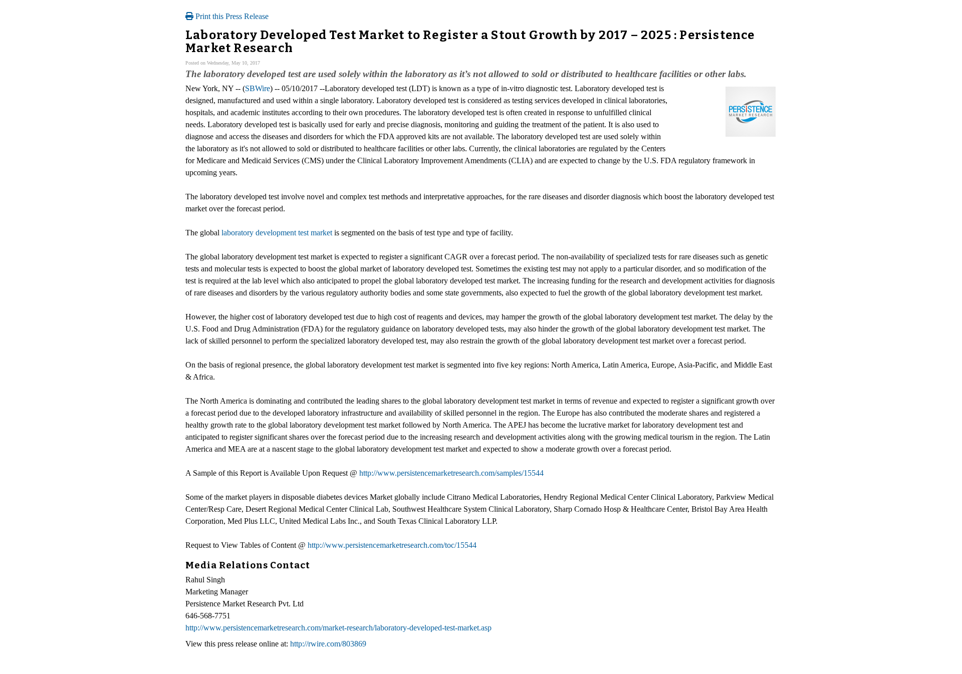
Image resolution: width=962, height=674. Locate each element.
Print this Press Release (231, 16)
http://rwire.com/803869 (328, 643)
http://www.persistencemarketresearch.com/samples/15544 (451, 473)
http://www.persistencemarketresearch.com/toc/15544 (392, 545)
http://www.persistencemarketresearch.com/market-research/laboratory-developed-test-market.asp (338, 627)
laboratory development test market (276, 232)
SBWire (257, 88)
